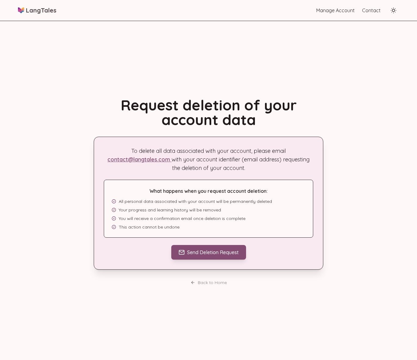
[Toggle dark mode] (393, 10)
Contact (371, 10)
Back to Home (212, 282)
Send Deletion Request (213, 252)
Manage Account (335, 10)
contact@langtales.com (139, 159)
